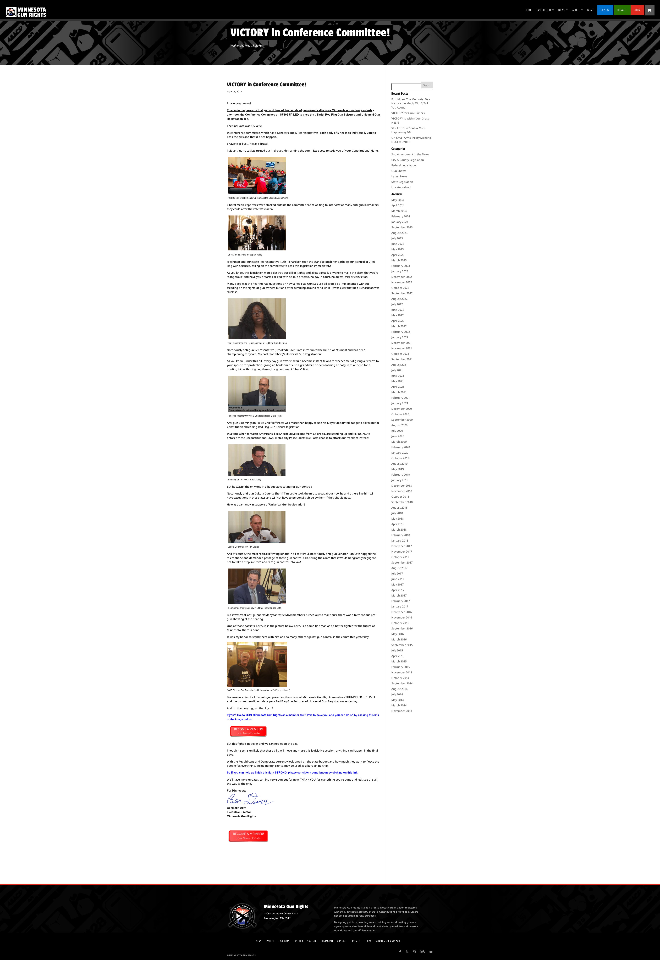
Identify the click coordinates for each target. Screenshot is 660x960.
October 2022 (400, 288)
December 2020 (401, 409)
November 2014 (401, 672)
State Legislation (402, 182)
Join (637, 10)
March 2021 (399, 392)
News (561, 10)
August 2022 (399, 299)
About (576, 10)
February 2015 (400, 667)
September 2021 (402, 359)
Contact (341, 940)
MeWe (259, 940)
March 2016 (399, 639)
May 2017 (397, 584)
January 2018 (399, 540)
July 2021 (397, 370)
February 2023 (400, 266)
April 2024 (397, 205)
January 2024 (399, 222)
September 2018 (402, 502)
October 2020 (400, 414)
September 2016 (402, 628)
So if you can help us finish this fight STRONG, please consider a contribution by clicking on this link (292, 772)
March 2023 (399, 260)
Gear (590, 10)
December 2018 (401, 485)
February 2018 (400, 535)
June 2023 (397, 244)
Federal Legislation (403, 165)
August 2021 (399, 365)
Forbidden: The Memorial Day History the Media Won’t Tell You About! (410, 103)
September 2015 (402, 645)
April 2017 (397, 590)
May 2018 (397, 518)
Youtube (312, 940)
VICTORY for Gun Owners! (408, 113)
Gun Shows (398, 171)
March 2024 (399, 211)
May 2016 (397, 634)
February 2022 (400, 332)
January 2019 (399, 480)
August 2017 (399, 568)
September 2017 (402, 562)
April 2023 (397, 255)
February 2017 (400, 601)
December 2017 (401, 546)
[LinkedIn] (422, 952)
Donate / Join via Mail (388, 940)
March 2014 (399, 705)
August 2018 (399, 507)
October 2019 (400, 458)
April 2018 (397, 524)
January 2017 (399, 606)
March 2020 (399, 442)
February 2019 (400, 474)
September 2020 (402, 420)
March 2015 (399, 661)
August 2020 (399, 425)
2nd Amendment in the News (410, 154)
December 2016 (401, 612)
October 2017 (400, 557)
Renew (605, 10)
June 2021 (397, 376)
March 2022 (399, 326)
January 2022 (399, 337)
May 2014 (397, 700)
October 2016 (400, 623)
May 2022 (397, 315)
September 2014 (402, 683)
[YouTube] (431, 952)
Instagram (327, 940)
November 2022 (401, 282)
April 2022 (397, 321)
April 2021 (397, 387)
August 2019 (399, 463)
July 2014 (397, 694)
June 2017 (397, 579)
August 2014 (399, 689)
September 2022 (402, 293)
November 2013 (401, 711)
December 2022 (401, 277)
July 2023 (397, 238)
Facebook (284, 940)
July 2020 (397, 431)
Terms (367, 940)
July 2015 (397, 650)
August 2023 (399, 233)
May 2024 (397, 200)
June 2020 (397, 436)
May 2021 (397, 381)
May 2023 (397, 249)
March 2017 (399, 595)
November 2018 (401, 491)
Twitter (298, 940)
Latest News (399, 176)
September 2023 (402, 227)
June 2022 (397, 310)
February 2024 (400, 216)
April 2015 (397, 656)
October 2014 (400, 678)
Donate (621, 10)
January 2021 (399, 403)
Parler (270, 940)
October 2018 (400, 496)
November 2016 (401, 617)
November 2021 (401, 348)
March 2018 (399, 529)
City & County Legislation (407, 160)
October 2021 (400, 354)
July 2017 (397, 573)
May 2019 (397, 469)
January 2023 (399, 271)
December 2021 (401, 343)
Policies (355, 940)
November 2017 (401, 551)
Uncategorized (401, 187)
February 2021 (400, 398)
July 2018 (397, 513)
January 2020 (399, 453)
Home (529, 10)
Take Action (543, 10)
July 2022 (397, 304)
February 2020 (400, 447)
